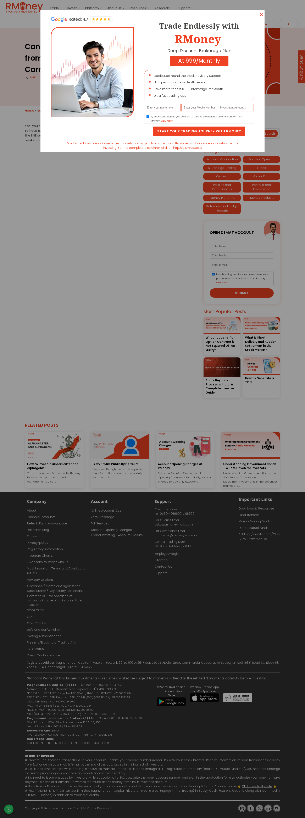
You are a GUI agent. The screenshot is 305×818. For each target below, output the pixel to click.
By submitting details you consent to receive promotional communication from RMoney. (196, 118)
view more (167, 120)
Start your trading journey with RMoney (199, 131)
